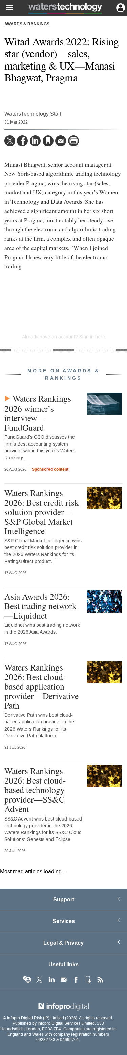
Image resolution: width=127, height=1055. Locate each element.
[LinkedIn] (35, 140)
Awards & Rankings (26, 24)
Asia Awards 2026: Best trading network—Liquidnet (40, 605)
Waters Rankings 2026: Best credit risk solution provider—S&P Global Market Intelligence (41, 512)
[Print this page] (73, 140)
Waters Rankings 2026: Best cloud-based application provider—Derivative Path (41, 686)
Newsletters (64, 980)
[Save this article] (48, 140)
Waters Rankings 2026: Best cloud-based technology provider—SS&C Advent (35, 790)
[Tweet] (9, 140)
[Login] (120, 7)
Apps (88, 980)
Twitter (39, 980)
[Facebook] (22, 140)
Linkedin (51, 980)
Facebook (76, 980)
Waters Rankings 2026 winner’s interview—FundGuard (37, 413)
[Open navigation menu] (6, 7)
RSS (100, 980)
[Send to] (60, 140)
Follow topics (27, 980)
